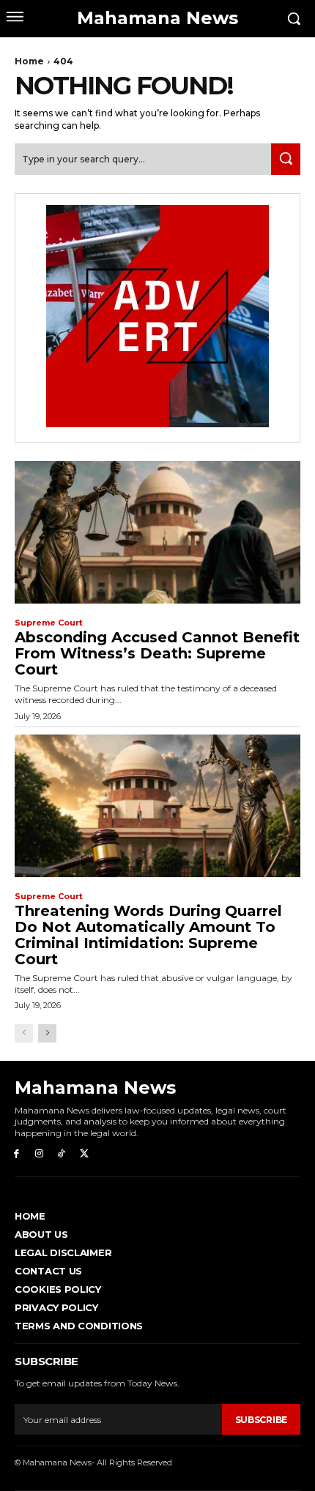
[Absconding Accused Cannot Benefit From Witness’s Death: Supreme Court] (157, 532)
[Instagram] (39, 1154)
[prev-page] (24, 1033)
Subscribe (261, 1419)
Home (29, 61)
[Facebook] (16, 1154)
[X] (84, 1154)
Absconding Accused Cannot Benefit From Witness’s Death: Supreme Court (157, 653)
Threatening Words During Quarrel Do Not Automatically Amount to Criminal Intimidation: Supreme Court (148, 935)
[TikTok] (62, 1154)
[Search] (285, 159)
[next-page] (47, 1033)
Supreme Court (49, 623)
